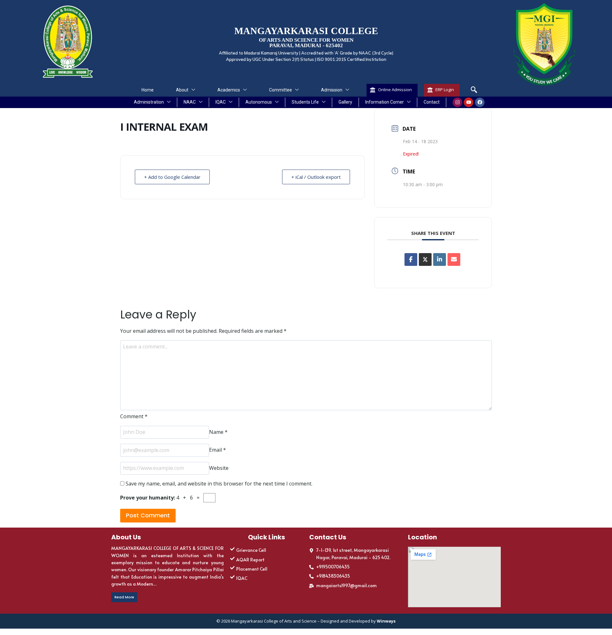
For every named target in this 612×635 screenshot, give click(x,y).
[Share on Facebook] (410, 259)
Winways (386, 621)
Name (218, 431)
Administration (149, 102)
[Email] (454, 259)
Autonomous (258, 102)
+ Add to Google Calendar (172, 177)
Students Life (305, 102)
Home (148, 89)
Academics (228, 89)
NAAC (190, 102)
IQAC (220, 102)
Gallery (345, 102)
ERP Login (444, 89)
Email (217, 450)
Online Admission (395, 89)
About (182, 89)
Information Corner (384, 102)
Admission (331, 89)
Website (219, 467)
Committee (280, 89)
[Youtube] (468, 102)
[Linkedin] (439, 259)
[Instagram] (457, 102)
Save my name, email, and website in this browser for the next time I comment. (219, 483)
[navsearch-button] (474, 90)
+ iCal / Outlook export (316, 177)
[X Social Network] (425, 259)
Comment (134, 416)
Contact (432, 102)
